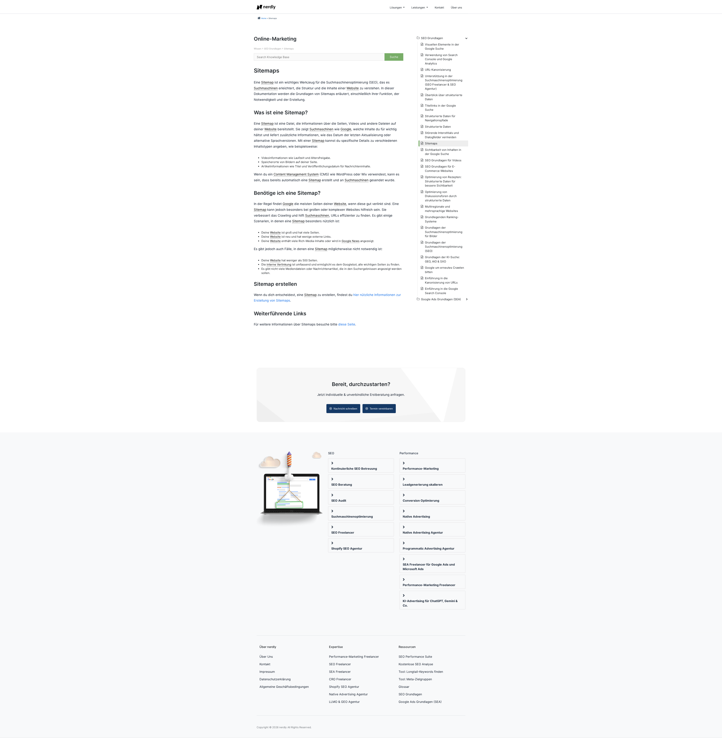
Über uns (456, 7)
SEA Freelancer (340, 672)
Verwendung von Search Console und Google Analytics (441, 59)
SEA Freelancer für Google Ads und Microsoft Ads (429, 567)
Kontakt (439, 7)
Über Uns (266, 656)
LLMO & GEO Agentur (344, 702)
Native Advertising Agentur (423, 532)
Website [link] (353, 88)
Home (263, 18)
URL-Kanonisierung (438, 69)
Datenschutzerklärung (275, 679)
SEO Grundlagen (272, 48)
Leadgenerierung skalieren (423, 484)
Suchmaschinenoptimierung (352, 516)
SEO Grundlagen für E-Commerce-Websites (440, 169)
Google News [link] (350, 241)
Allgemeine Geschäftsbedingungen (284, 687)
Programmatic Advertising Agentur (428, 548)
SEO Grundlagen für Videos (443, 160)
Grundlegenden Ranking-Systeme (442, 219)
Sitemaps (289, 48)
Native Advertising (416, 516)
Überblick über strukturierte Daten (443, 97)
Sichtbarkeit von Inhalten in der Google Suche (443, 152)
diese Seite (346, 324)
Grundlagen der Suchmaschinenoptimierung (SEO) (443, 247)
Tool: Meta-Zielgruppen (415, 679)
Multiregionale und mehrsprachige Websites (441, 209)
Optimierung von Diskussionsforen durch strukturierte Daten (441, 196)
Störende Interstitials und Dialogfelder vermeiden (442, 135)
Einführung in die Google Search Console (441, 291)
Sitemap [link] (267, 82)
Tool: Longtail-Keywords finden (421, 672)
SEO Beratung (341, 484)
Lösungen (396, 7)
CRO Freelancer (340, 679)
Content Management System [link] (296, 174)
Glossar (404, 687)
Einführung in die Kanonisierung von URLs (441, 280)
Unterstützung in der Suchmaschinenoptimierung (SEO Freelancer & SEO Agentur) (443, 82)
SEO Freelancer (342, 532)
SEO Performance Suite (415, 656)
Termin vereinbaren (381, 408)
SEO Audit (338, 500)
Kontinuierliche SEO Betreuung (354, 468)
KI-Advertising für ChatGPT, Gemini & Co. (430, 603)
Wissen (257, 48)
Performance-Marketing (421, 468)
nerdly (283, 727)
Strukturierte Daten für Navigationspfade (440, 118)
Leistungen (418, 7)
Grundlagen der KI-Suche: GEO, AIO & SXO (442, 259)
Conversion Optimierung (421, 500)
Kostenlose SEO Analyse (416, 664)
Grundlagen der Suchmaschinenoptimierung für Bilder (443, 232)
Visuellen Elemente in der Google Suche (442, 47)
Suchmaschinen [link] (266, 88)
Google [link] (346, 129)
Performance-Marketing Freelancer (429, 585)
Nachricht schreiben (345, 408)
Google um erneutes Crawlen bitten (444, 270)
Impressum (267, 672)
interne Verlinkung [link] (279, 264)
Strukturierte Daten (438, 126)
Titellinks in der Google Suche (440, 108)
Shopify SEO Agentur (346, 548)
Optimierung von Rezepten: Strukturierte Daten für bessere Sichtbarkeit (443, 181)
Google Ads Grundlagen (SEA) (420, 702)
